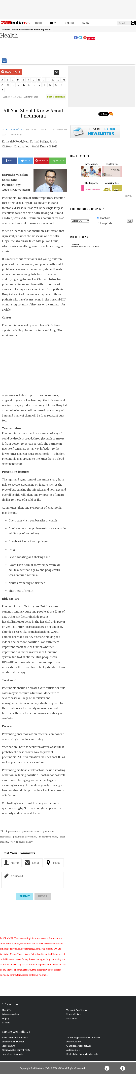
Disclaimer (71, 1018)
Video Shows (8, 1045)
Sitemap (6, 1022)
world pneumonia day (21, 841)
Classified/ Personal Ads (79, 1045)
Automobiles (73, 1049)
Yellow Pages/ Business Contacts (83, 1037)
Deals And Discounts (12, 1053)
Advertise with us (10, 1014)
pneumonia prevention (24, 836)
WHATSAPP (60, 161)
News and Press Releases (15, 1037)
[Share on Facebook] (76, 38)
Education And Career (13, 1041)
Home (38, 22)
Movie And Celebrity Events (16, 1049)
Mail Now (16, 134)
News (53, 22)
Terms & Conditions (76, 1010)
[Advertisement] (68, 8)
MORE (128, 195)
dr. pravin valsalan (47, 836)
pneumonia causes (30, 831)
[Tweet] (80, 38)
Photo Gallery (73, 1041)
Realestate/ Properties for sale (82, 1053)
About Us (6, 1010)
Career (69, 22)
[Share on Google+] (85, 38)
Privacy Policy (73, 1014)
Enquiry (5, 1018)
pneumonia (14, 831)
